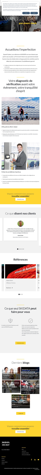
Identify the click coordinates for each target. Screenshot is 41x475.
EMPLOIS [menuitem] (3, 463)
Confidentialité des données (8, 468)
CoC (31, 468)
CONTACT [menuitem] (3, 460)
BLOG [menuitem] (23, 449)
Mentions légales (35, 468)
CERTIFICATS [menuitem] (24, 451)
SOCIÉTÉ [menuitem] (3, 458)
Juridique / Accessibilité (26, 468)
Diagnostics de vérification (8, 134)
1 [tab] (17, 248)
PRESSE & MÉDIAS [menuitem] (4, 462)
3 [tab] (22, 294)
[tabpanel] (20, 232)
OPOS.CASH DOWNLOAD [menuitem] (26, 454)
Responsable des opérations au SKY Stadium (20, 237)
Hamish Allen (20, 235)
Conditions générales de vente (17, 468)
